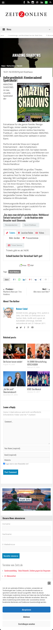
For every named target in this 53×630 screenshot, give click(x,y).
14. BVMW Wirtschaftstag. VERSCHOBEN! (37, 363)
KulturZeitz (11, 66)
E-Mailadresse (8, 544)
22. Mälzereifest (10, 575)
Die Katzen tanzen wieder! (12, 361)
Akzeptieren (26, 609)
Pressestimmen (32, 238)
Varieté (19, 66)
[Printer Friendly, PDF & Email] (26, 265)
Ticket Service (16, 245)
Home (3, 66)
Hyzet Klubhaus (30, 225)
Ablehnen (26, 616)
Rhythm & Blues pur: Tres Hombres (12, 292)
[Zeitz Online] (26, 14)
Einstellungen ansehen (26, 623)
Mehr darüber (14, 238)
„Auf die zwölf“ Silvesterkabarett (9, 391)
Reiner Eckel (22, 309)
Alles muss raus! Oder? (41, 290)
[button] (49, 583)
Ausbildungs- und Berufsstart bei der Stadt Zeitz (18, 35)
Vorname (6, 524)
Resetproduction (11, 225)
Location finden (27, 232)
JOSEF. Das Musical (34, 389)
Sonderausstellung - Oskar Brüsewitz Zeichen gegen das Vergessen (27, 570)
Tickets (12, 232)
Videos (41, 232)
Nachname (7, 534)
